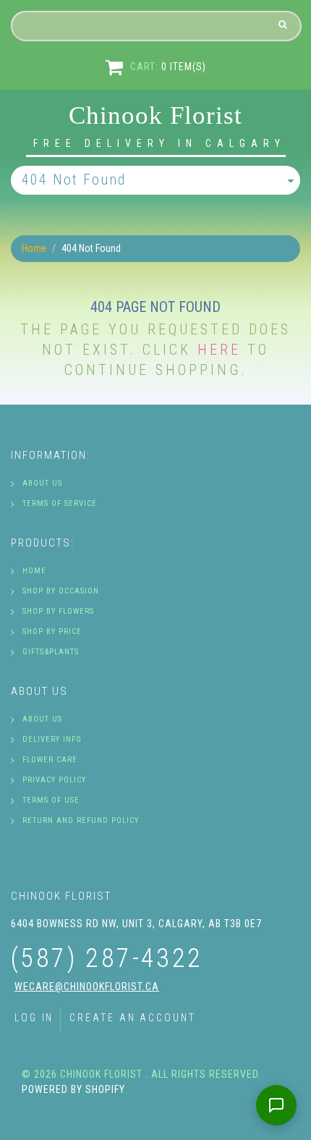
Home (34, 248)
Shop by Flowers (58, 611)
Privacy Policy (54, 780)
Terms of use (51, 800)
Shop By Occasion (60, 591)
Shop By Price (52, 631)
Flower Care (49, 759)
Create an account (132, 1017)
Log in (34, 1017)
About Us (42, 483)
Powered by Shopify (73, 1089)
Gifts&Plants (50, 651)
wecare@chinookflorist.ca (86, 986)
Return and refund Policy (80, 820)
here (219, 349)
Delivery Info (52, 739)
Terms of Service (59, 503)
